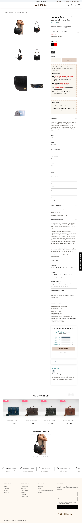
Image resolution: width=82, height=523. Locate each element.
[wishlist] (71, 5)
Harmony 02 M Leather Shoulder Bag (17, 12)
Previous (69, 394)
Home (5, 12)
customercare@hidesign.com (69, 318)
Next (72, 394)
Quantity (53, 56)
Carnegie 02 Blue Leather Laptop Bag (15, 420)
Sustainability (23, 492)
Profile (5, 486)
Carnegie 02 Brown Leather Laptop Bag (34, 420)
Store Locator (40, 486)
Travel (17, 5)
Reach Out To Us (24, 496)
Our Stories (23, 488)
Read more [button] (55, 380)
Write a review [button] (63, 348)
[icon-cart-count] (75, 5)
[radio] (52, 44)
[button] (54, 22)
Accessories (26, 5)
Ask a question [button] (63, 352)
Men (11, 5)
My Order (6, 490)
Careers (39, 488)
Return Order (6, 492)
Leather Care (23, 494)
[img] (55, 368)
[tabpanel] (12, 412)
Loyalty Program (24, 490)
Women (3, 5)
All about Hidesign (24, 486)
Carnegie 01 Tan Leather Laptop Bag (71, 420)
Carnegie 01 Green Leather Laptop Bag (52, 420)
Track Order (6, 488)
